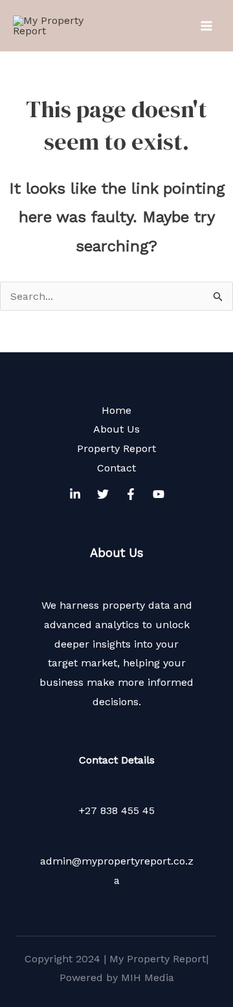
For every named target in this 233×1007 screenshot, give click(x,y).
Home (116, 410)
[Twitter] (103, 494)
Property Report (116, 448)
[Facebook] (131, 494)
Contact (116, 468)
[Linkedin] (75, 494)
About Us (116, 429)
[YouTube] (158, 494)
